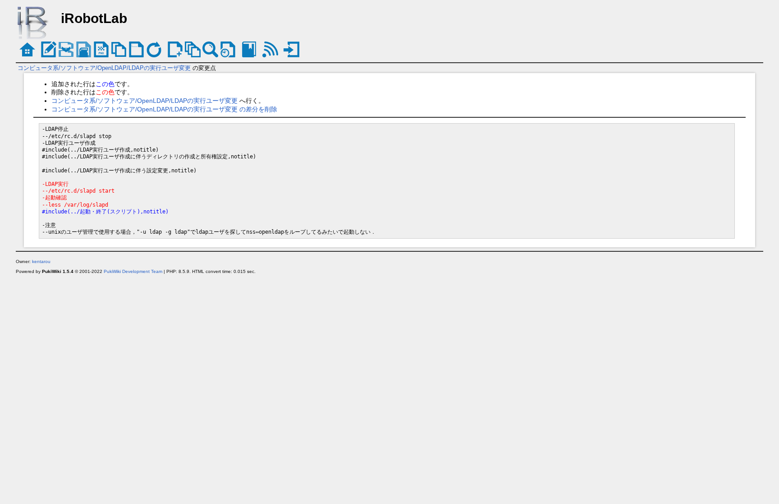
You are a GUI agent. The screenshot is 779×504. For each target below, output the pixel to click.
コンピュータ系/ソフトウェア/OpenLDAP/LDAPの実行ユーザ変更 (104, 68)
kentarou (41, 261)
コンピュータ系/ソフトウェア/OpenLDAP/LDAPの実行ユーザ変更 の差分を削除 (164, 109)
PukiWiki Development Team (133, 271)
